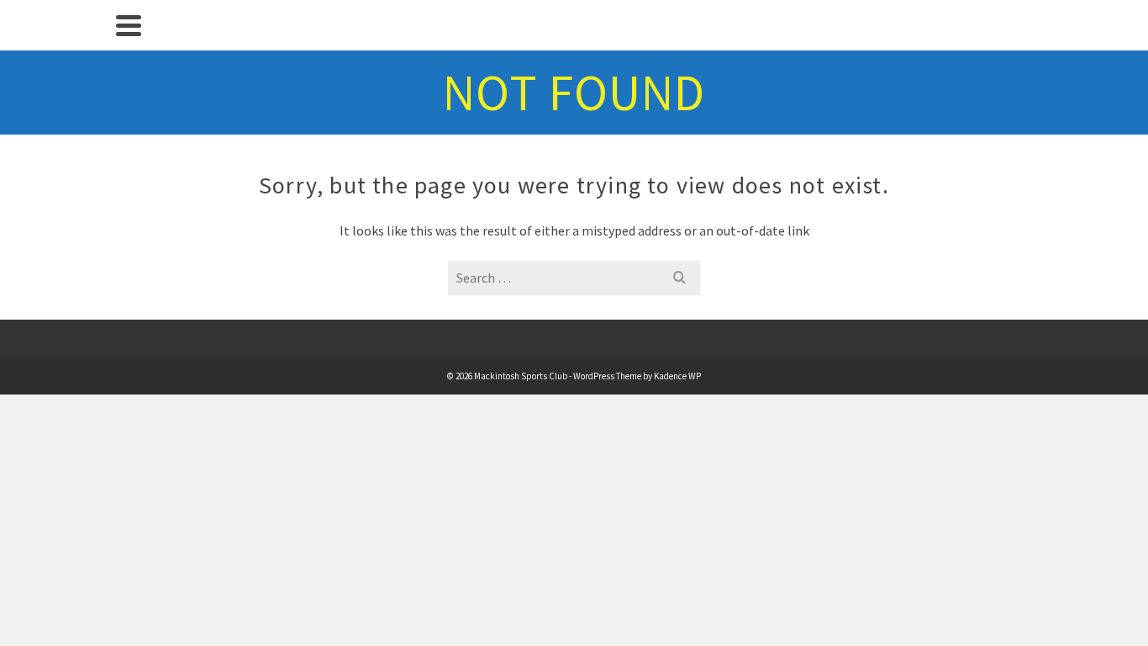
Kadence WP (677, 376)
